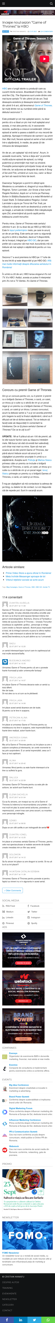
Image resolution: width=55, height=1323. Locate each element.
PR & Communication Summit (23, 1131)
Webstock (14, 1146)
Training (7, 1288)
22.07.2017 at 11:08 (17, 605)
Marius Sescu (45, 460)
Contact (7, 1310)
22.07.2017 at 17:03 (17, 720)
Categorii (8, 1305)
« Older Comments (12, 890)
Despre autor (10, 1282)
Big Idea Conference (19, 1085)
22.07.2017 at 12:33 (17, 663)
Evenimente (9, 1293)
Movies (6, 31)
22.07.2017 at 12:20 (17, 646)
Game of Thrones (24, 587)
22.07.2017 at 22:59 (17, 780)
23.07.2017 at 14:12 (17, 857)
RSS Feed (10, 905)
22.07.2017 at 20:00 (17, 740)
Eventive (13, 1064)
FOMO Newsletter (10, 1252)
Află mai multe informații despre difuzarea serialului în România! (26, 264)
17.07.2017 (33, 31)
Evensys (13, 1053)
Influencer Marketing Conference (25, 1119)
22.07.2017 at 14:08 (17, 703)
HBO (4, 88)
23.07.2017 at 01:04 (17, 797)
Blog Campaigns (12, 587)
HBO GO (31, 240)
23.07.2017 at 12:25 (17, 837)
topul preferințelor (18, 230)
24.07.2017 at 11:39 (17, 874)
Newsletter (9, 1299)
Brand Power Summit (19, 1096)
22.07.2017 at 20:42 (17, 763)
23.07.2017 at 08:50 (17, 823)
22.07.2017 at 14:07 (17, 680)
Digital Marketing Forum (20, 1108)
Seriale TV (46, 587)
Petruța (31, 460)
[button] (15, 297)
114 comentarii (46, 31)
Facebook (34, 905)
